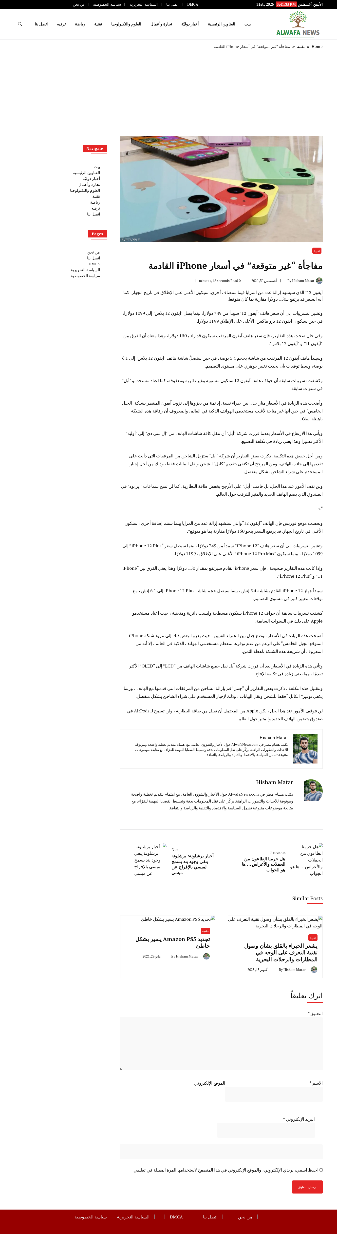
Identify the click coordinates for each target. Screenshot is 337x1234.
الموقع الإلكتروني (209, 1083)
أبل (214, 456)
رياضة (80, 23)
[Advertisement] (168, 92)
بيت (247, 23)
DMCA (192, 4)
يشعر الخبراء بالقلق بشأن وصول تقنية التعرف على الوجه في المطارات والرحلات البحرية (281, 952)
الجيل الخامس (296, 643)
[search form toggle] (20, 24)
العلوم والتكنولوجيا (126, 23)
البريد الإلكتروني (299, 1119)
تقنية (98, 23)
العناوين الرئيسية (221, 23)
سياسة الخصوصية (107, 4)
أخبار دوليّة (190, 23)
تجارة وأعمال (161, 23)
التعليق (315, 1013)
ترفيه (61, 23)
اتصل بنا (172, 4)
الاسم (316, 1083)
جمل (237, 688)
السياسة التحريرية (144, 4)
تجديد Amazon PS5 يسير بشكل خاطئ (172, 942)
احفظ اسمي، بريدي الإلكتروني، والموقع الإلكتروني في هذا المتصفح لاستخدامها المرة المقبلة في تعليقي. (225, 1170)
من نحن (79, 4)
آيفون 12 (252, 523)
